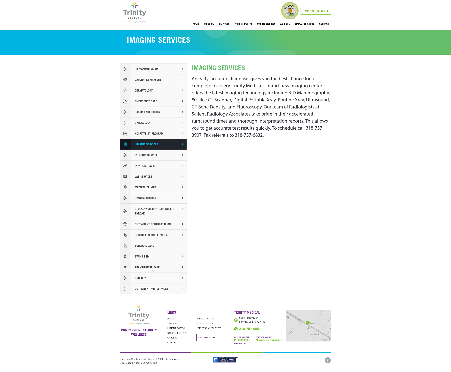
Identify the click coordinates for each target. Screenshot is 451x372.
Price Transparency (208, 328)
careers (285, 23)
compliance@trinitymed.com (271, 340)
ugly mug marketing (146, 363)
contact (324, 23)
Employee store (304, 23)
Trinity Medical (134, 12)
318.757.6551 (250, 329)
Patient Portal (243, 23)
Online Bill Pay (266, 23)
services (224, 23)
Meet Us (209, 23)
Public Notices (205, 323)
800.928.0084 (243, 340)
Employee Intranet (316, 11)
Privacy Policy (205, 319)
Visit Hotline (240, 343)
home (196, 23)
